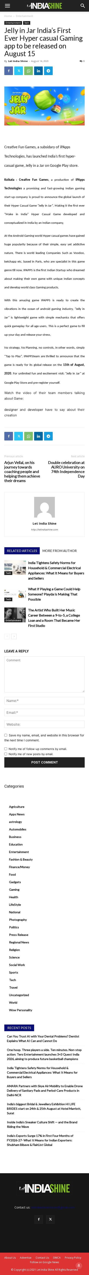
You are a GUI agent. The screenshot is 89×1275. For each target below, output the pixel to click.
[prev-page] (7, 636)
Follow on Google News (44, 1262)
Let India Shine (18, 61)
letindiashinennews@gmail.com (53, 1207)
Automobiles (17, 829)
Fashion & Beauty (21, 859)
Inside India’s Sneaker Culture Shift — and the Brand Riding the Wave (42, 1124)
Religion (14, 950)
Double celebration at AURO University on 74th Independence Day (66, 469)
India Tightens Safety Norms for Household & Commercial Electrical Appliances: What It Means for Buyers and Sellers (42, 1072)
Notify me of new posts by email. (31, 754)
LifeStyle (15, 904)
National (14, 912)
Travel (13, 987)
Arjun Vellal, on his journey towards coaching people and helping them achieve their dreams (22, 471)
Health (13, 897)
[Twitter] (18, 70)
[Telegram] (48, 70)
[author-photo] (44, 517)
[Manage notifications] (78, 1265)
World (13, 1002)
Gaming (14, 889)
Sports (13, 972)
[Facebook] (8, 70)
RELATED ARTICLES (22, 551)
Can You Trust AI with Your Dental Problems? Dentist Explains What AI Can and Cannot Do (43, 1038)
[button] (7, 6)
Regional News (19, 942)
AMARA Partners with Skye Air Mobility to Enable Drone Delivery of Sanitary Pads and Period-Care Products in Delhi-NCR (45, 1090)
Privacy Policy (73, 1258)
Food (12, 874)
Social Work (17, 965)
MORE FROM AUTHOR (59, 551)
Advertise (26, 1258)
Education (16, 844)
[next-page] (14, 636)
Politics (14, 927)
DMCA (57, 1258)
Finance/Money (19, 867)
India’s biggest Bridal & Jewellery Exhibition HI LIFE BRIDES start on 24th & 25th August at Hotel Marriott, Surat (44, 1108)
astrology (15, 822)
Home (8, 16)
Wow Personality (20, 1010)
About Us (10, 1258)
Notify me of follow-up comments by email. (38, 749)
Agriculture (16, 806)
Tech (26, 22)
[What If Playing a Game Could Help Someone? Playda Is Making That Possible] (15, 593)
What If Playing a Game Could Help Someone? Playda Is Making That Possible (54, 594)
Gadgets (15, 882)
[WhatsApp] (28, 70)
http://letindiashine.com (44, 529)
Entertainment (24, 16)
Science (14, 957)
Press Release (18, 935)
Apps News (17, 814)
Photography (18, 919)
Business (15, 837)
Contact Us (42, 1258)
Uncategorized (19, 995)
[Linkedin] (38, 70)
